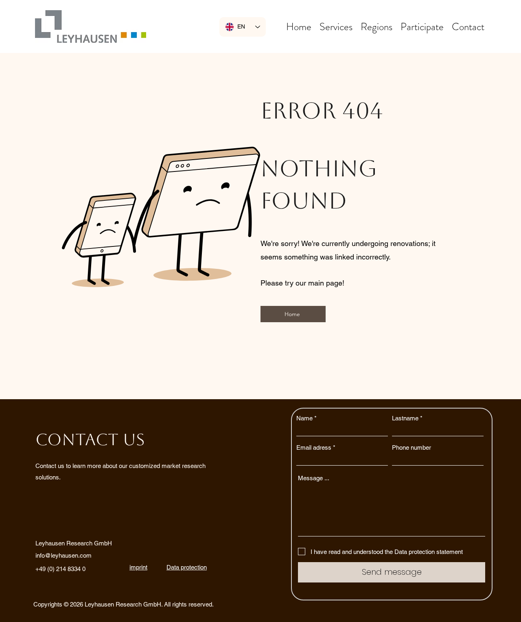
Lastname (405, 418)
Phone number (411, 447)
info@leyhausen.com (63, 555)
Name (304, 418)
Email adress (313, 447)
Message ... (313, 478)
